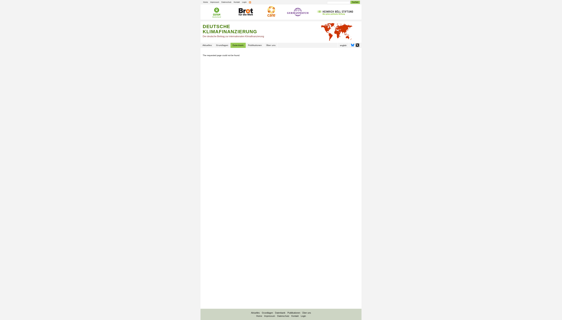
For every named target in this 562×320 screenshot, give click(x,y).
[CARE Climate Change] (271, 12)
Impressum (214, 2)
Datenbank (238, 45)
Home (205, 2)
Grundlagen (222, 45)
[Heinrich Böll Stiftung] (335, 12)
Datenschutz (226, 2)
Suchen (355, 2)
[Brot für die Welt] (245, 12)
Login (244, 2)
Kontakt (237, 2)
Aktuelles (207, 45)
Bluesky (352, 45)
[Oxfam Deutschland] (216, 13)
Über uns (271, 45)
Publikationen (255, 45)
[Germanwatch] (298, 13)
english (343, 45)
